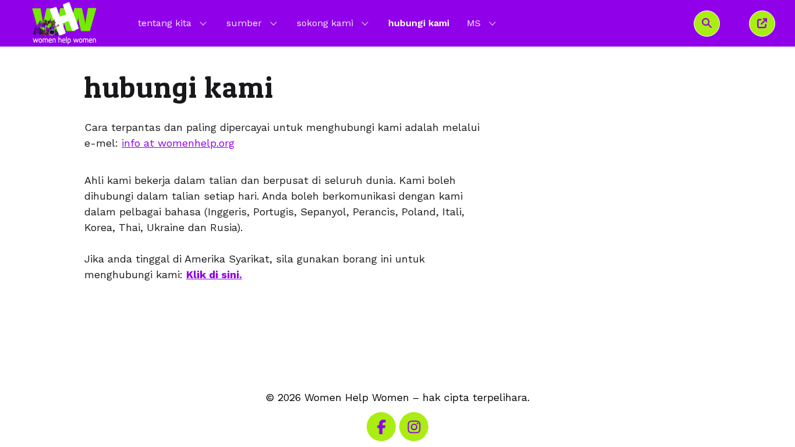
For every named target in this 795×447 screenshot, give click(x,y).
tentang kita (164, 23)
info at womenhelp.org (178, 143)
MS (482, 23)
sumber (244, 23)
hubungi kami (418, 23)
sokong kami (325, 23)
